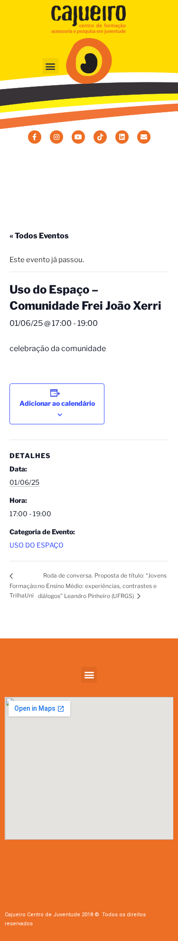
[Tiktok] (100, 137)
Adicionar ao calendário (57, 403)
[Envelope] (143, 137)
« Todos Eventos (39, 235)
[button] (50, 66)
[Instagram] (56, 137)
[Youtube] (78, 137)
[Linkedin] (122, 137)
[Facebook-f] (34, 137)
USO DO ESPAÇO (36, 545)
